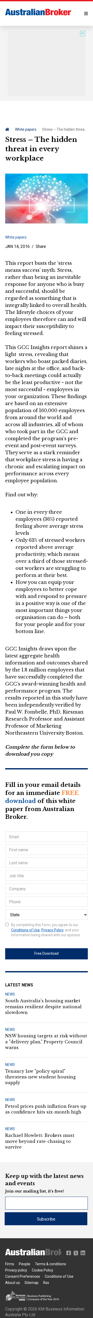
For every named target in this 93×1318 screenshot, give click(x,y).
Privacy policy (16, 1270)
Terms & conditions (50, 1264)
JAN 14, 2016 (17, 246)
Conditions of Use (25, 930)
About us (12, 1283)
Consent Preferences (22, 1276)
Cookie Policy (42, 1270)
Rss (46, 1283)
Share (41, 246)
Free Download (46, 953)
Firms (9, 1264)
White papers (25, 129)
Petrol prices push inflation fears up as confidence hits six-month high (45, 1109)
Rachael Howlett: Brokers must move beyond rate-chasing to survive (39, 1141)
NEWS (10, 994)
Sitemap (31, 1283)
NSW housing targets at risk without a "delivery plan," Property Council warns (46, 1041)
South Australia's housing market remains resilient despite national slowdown (43, 1006)
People (24, 1264)
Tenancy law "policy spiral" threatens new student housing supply (40, 1077)
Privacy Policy (52, 930)
